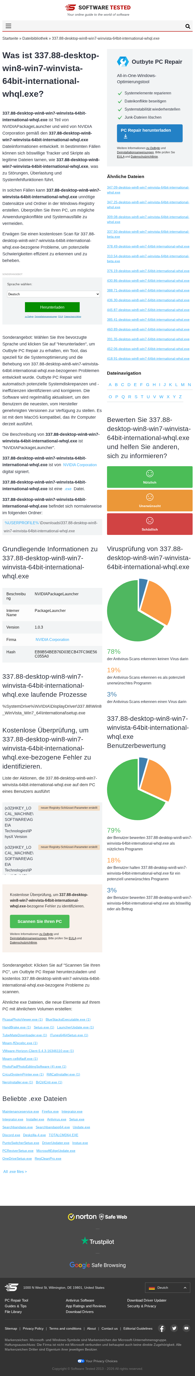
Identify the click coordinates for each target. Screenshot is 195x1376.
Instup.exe (80, 1143)
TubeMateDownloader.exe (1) (24, 1035)
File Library (13, 1312)
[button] (97, 25)
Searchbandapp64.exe (53, 1127)
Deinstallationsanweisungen (46, 316)
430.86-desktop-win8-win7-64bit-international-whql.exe (148, 280)
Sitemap (11, 1328)
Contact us (110, 1328)
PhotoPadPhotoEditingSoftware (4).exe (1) (34, 1066)
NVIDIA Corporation (80, 465)
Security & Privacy (141, 1306)
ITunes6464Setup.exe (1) (69, 1035)
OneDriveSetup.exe (17, 1158)
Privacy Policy (33, 1328)
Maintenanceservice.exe (20, 1111)
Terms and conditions (65, 1328)
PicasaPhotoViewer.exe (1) (22, 1019)
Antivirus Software (80, 1300)
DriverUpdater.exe (55, 1143)
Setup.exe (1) (44, 1027)
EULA (60, 316)
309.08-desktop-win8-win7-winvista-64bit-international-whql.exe (148, 219)
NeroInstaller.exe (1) (17, 1082)
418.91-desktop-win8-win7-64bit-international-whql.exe (148, 358)
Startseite (10, 38)
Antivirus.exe (56, 1119)
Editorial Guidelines (137, 1328)
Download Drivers (80, 1312)
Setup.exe (76, 1119)
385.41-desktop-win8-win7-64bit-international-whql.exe (148, 319)
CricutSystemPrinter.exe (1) (23, 1074)
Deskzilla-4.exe (34, 1135)
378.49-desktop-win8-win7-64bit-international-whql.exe (148, 246)
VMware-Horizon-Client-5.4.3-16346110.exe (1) (38, 1051)
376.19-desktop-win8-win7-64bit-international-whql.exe (148, 271)
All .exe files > (15, 1172)
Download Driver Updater (146, 1300)
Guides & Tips (16, 1306)
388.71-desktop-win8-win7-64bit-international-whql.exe (148, 290)
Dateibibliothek (35, 38)
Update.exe (81, 1127)
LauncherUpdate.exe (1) (75, 1027)
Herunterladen (52, 307)
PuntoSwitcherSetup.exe (20, 1143)
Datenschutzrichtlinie (72, 316)
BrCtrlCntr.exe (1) (49, 1082)
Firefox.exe (50, 1111)
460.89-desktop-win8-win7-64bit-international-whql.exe (148, 329)
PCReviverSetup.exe (18, 1151)
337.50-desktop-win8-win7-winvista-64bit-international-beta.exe (148, 234)
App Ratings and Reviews (86, 1306)
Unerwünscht (150, 506)
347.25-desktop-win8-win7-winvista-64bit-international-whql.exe (148, 204)
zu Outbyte (29, 316)
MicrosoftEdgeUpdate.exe (55, 1151)
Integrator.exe (72, 1111)
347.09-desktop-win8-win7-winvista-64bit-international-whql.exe (148, 189)
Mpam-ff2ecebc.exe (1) (20, 1043)
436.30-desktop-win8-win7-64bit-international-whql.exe (148, 300)
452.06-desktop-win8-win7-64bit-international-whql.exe (148, 349)
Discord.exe (11, 1135)
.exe (68, 489)
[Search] (187, 27)
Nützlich (149, 482)
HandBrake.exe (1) (16, 1027)
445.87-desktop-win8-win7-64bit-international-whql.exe (148, 310)
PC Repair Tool (16, 1300)
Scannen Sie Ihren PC (40, 921)
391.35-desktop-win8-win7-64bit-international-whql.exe (148, 339)
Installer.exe (35, 1119)
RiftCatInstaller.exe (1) (63, 1074)
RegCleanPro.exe (48, 1158)
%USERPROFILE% (22, 523)
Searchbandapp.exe (17, 1127)
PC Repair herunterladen (146, 130)
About (91, 1328)
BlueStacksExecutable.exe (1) (68, 1019)
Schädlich (150, 529)
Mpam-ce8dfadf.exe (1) (20, 1059)
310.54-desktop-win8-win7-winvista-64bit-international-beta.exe (148, 258)
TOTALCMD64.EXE (63, 1135)
